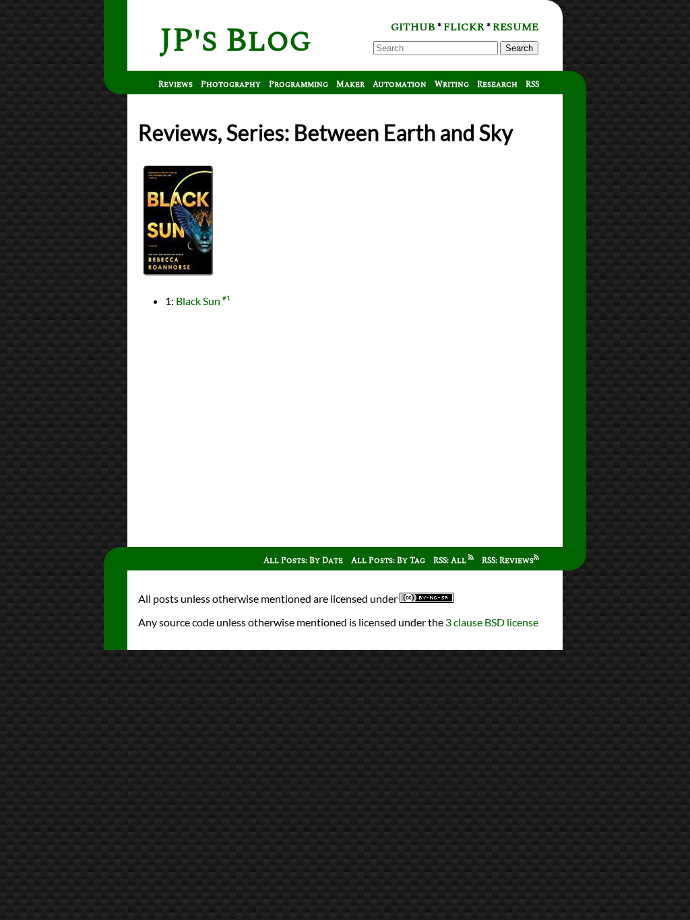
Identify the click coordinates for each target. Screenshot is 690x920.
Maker (350, 84)
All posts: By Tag (388, 560)
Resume (515, 27)
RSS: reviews (508, 560)
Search (519, 48)
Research (497, 84)
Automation (400, 84)
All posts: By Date (303, 560)
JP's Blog (235, 40)
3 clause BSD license (491, 622)
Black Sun (198, 300)
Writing (452, 84)
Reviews (175, 84)
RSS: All (450, 560)
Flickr (463, 27)
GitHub (413, 27)
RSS (532, 84)
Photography (231, 84)
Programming (298, 84)
